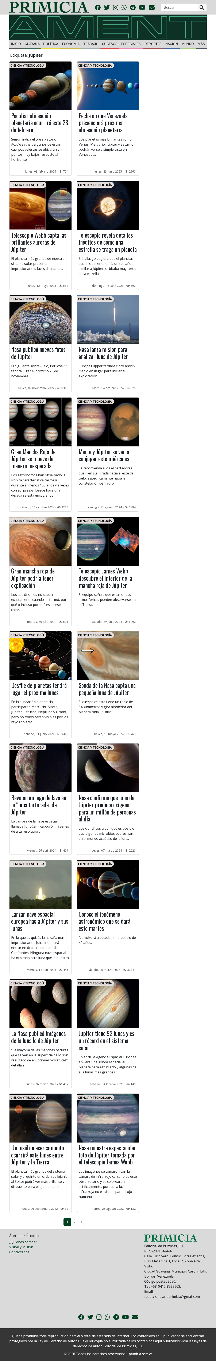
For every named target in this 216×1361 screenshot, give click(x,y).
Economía (71, 44)
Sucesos (109, 44)
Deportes (153, 44)
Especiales (131, 44)
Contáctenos (19, 1252)
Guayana (32, 44)
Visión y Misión (21, 1247)
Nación (171, 44)
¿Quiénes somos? (23, 1242)
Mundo (187, 44)
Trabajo (91, 44)
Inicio (16, 44)
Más (201, 44)
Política (50, 44)
